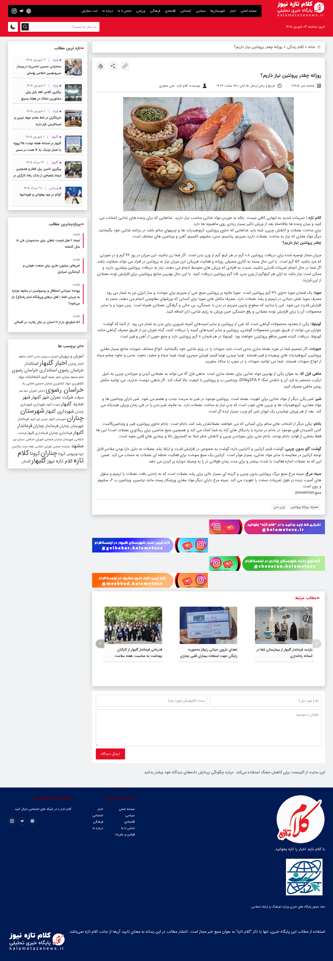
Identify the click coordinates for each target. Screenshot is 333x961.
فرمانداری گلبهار (37, 433)
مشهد (77, 446)
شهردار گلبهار (53, 404)
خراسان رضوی (65, 390)
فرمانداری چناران (60, 433)
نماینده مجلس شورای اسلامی (52, 446)
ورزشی (140, 10)
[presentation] (317, 643)
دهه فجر (23, 391)
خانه (311, 47)
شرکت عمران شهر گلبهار (52, 397)
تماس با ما (124, 10)
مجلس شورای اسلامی (39, 439)
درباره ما (107, 10)
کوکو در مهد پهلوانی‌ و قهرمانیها (40, 194)
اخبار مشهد (25, 356)
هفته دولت (27, 446)
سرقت (79, 397)
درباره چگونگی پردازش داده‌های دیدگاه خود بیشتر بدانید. (188, 772)
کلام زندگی (295, 47)
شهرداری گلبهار (59, 411)
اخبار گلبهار (53, 363)
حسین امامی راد (32, 383)
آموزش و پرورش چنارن (46, 357)
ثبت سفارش (89, 10)
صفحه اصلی (249, 10)
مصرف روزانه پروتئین (304, 507)
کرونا (35, 454)
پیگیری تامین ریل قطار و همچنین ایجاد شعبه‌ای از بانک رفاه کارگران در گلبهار (37, 175)
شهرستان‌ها (217, 10)
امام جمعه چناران (72, 377)
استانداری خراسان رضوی (34, 370)
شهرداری (39, 404)
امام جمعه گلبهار (50, 377)
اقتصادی (170, 10)
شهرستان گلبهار (57, 419)
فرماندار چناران (45, 426)
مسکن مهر (19, 439)
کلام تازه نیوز (60, 461)
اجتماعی (185, 10)
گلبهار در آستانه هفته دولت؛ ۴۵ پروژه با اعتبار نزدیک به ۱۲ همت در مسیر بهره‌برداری (37, 150)
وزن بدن (279, 507)
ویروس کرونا (67, 454)
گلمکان (25, 461)
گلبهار (38, 460)
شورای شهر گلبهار (39, 419)
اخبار (233, 10)
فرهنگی (155, 10)
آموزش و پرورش (71, 356)
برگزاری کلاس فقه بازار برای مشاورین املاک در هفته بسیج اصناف (41, 99)
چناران (49, 453)
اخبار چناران (76, 364)
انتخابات (32, 377)
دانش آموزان (37, 390)
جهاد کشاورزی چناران (57, 383)
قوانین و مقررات (125, 834)
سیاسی (201, 10)
